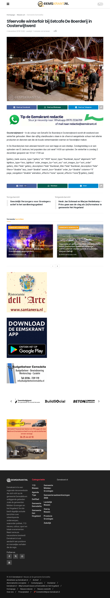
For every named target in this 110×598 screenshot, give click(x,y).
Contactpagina (37, 583)
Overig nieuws (47, 510)
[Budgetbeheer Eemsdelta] (27, 373)
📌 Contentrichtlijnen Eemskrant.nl (47, 592)
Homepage (11, 15)
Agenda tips (35, 494)
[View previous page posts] (53, 266)
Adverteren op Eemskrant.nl (17, 580)
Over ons (10, 592)
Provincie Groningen (48, 517)
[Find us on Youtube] (9, 562)
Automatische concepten (16, 583)
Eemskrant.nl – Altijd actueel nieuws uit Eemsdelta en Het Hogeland (33, 586)
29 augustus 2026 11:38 (18, 255)
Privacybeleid (23, 592)
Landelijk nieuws (48, 503)
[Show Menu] (8, 4)
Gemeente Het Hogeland (36, 513)
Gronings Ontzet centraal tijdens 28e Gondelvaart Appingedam (26, 250)
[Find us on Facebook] (9, 556)
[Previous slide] (11, 401)
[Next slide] (99, 401)
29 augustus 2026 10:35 (68, 255)
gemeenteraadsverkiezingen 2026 (57, 496)
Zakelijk (47, 523)
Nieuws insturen (26, 589)
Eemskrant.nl (62, 479)
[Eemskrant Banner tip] (55, 120)
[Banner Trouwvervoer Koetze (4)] (27, 439)
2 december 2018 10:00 (16, 31)
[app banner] (27, 337)
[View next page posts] (57, 266)
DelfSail (35, 499)
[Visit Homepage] (53, 4)
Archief (35, 580)
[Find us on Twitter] (15, 556)
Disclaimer (51, 583)
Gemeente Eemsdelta (35, 15)
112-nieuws (35, 487)
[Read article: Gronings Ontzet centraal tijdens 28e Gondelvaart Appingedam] (30, 241)
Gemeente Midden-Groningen (48, 488)
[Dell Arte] (27, 292)
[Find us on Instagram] (22, 556)
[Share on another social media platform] (101, 107)
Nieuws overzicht (44, 589)
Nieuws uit (21, 15)
